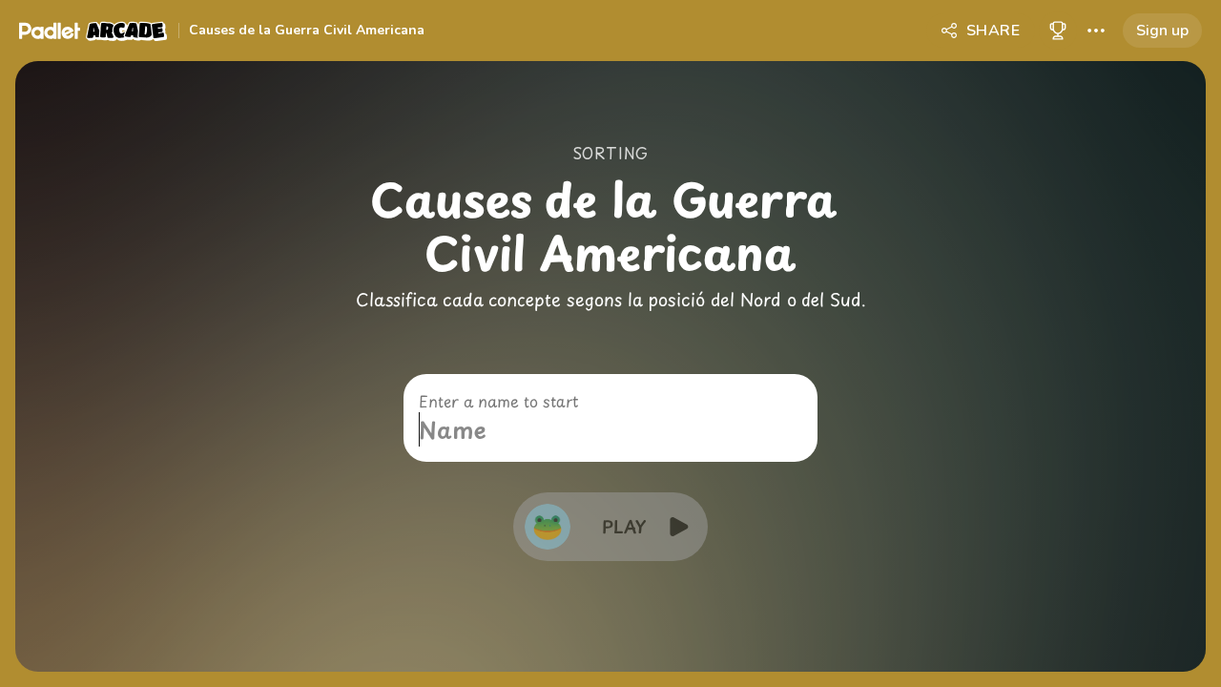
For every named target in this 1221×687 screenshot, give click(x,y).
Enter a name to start (498, 400)
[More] (1096, 30)
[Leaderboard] (1058, 30)
